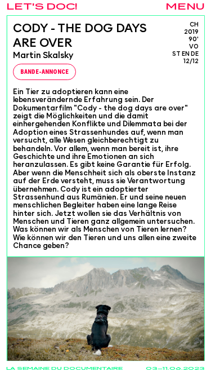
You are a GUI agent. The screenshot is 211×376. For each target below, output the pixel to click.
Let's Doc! (42, 7)
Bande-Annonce (44, 72)
